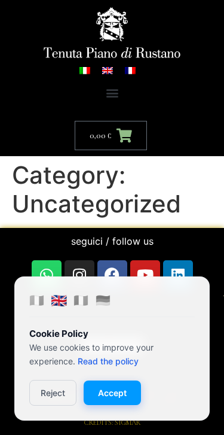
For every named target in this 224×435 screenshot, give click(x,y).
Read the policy (108, 361)
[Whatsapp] (47, 275)
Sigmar (127, 422)
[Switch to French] (130, 70)
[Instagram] (79, 275)
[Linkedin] (178, 275)
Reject (53, 393)
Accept (112, 393)
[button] (112, 93)
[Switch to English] (107, 70)
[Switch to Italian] (84, 70)
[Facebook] (112, 275)
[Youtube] (145, 275)
